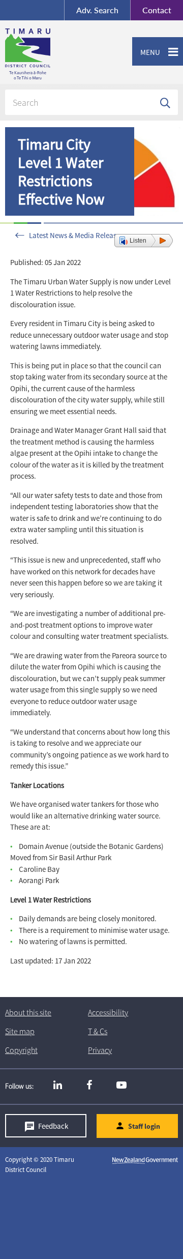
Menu (146, 52)
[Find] (165, 102)
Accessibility (108, 1012)
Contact (150, 10)
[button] (143, 240)
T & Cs (97, 1031)
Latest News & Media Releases (76, 235)
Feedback (53, 1126)
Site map (20, 1031)
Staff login (144, 1126)
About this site (28, 1012)
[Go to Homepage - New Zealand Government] (145, 1160)
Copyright (21, 1050)
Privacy (100, 1050)
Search (97, 10)
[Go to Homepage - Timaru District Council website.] (68, 53)
